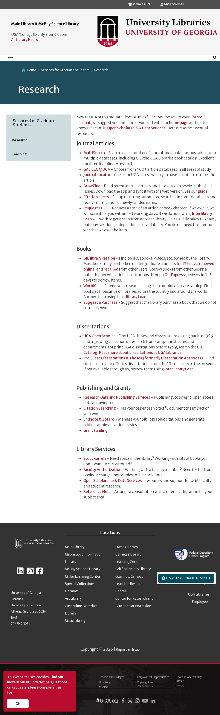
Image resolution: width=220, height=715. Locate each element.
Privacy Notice (37, 682)
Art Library (73, 598)
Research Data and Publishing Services (116, 397)
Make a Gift (141, 4)
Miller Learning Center (83, 576)
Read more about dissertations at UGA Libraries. (141, 352)
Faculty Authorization (102, 469)
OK (17, 703)
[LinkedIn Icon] (20, 573)
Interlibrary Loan (131, 296)
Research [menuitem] (20, 140)
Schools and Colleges (111, 677)
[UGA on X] (131, 700)
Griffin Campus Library (133, 569)
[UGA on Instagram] (138, 700)
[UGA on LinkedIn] (153, 700)
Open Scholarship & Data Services (136, 128)
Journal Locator (96, 174)
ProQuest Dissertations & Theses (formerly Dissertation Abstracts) (143, 358)
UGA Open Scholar (99, 336)
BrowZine (91, 186)
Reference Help (97, 491)
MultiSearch (94, 152)
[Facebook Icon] (39, 573)
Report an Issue (128, 649)
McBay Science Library (82, 569)
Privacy (179, 686)
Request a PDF (95, 208)
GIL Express (174, 274)
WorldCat (91, 285)
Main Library (74, 547)
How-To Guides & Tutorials (187, 578)
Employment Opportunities (153, 677)
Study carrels (94, 458)
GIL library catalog (99, 258)
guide (203, 191)
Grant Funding (95, 430)
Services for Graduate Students (65, 70)
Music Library (75, 621)
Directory (104, 682)
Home (31, 70)
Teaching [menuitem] (19, 154)
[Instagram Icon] (30, 573)
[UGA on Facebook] (124, 700)
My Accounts (173, 4)
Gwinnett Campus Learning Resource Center (129, 583)
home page (178, 122)
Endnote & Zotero (99, 419)
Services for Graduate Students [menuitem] (34, 122)
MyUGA (103, 687)
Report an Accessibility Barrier (188, 678)
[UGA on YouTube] (146, 700)
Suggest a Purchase (100, 302)
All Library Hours (24, 39)
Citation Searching (99, 408)
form (11, 692)
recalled (111, 269)
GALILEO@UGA (96, 169)
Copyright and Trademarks (145, 684)
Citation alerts (96, 197)
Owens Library (126, 547)
